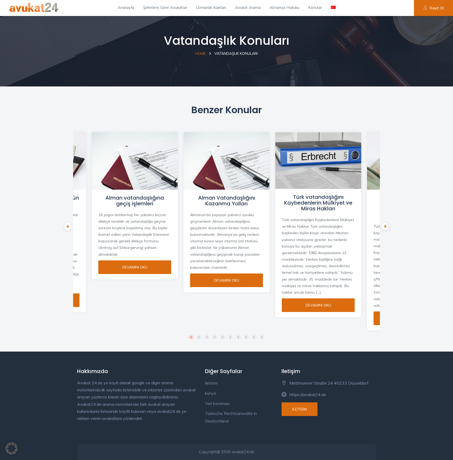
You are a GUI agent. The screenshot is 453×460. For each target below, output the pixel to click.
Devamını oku (135, 267)
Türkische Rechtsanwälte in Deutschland (231, 417)
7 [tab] (238, 337)
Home (200, 53)
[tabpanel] (226, 209)
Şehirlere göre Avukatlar (165, 7)
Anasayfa (126, 7)
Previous (66, 225)
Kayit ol (437, 8)
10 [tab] (262, 337)
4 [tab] (214, 337)
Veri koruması (217, 403)
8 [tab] (246, 337)
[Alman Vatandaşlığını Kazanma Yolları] (226, 161)
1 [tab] (191, 337)
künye (210, 393)
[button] (11, 448)
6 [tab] (230, 337)
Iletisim (211, 383)
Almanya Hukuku (284, 7)
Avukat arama (248, 7)
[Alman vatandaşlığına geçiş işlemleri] (135, 161)
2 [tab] (199, 337)
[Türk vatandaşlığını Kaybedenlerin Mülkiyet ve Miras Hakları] (318, 160)
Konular (315, 7)
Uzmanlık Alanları (211, 7)
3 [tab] (206, 337)
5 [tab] (222, 337)
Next (383, 225)
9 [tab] (254, 337)
